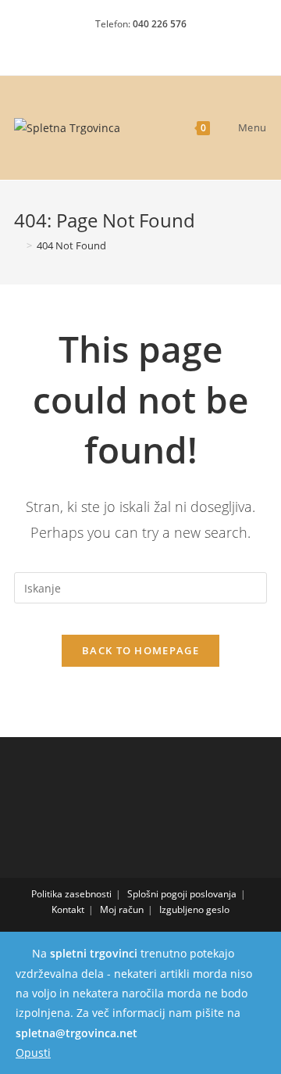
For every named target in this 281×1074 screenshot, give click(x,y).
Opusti (33, 1052)
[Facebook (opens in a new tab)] (116, 44)
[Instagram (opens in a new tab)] (143, 44)
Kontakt (68, 909)
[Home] (18, 245)
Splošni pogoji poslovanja (182, 893)
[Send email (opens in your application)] (168, 44)
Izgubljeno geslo (194, 909)
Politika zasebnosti (71, 893)
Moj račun (122, 909)
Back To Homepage (140, 650)
